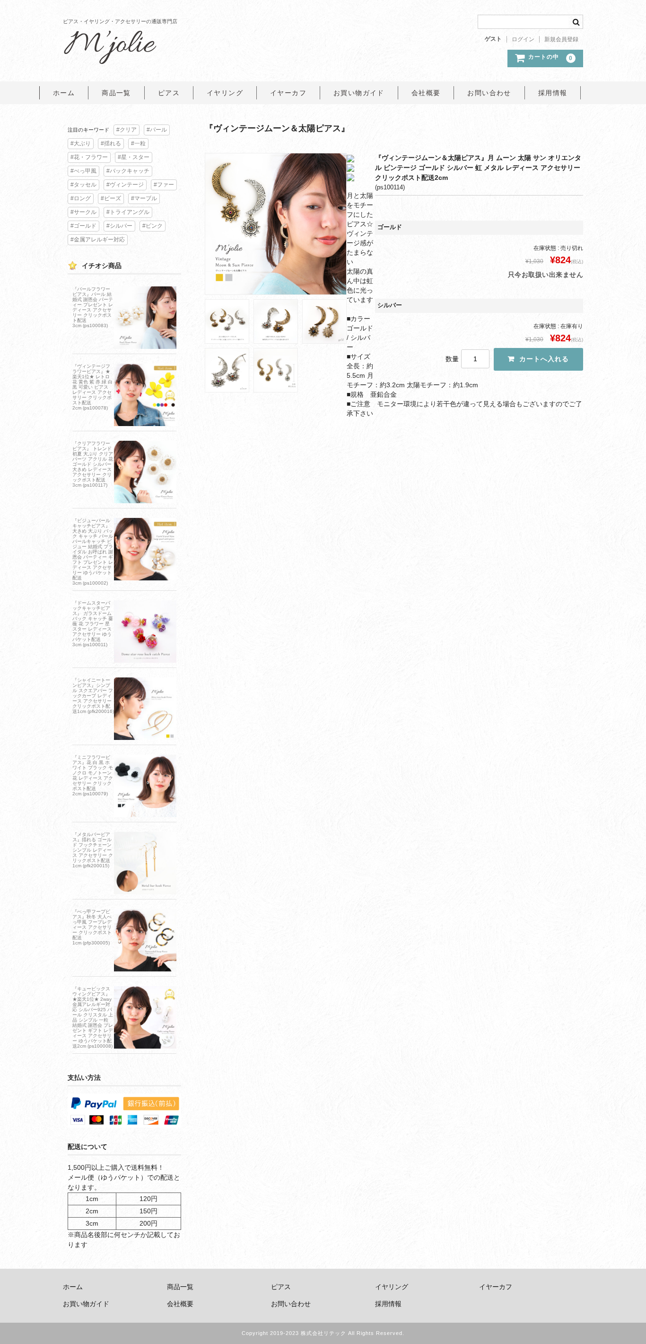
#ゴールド (83, 226)
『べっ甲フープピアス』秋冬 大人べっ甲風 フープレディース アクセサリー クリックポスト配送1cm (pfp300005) (92, 927)
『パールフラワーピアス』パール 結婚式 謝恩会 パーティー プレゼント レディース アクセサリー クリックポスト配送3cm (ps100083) (92, 307)
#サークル (83, 212)
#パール (157, 129)
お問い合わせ (489, 93)
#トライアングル (127, 212)
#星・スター (133, 157)
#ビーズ (111, 198)
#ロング (80, 198)
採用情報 (552, 93)
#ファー (164, 184)
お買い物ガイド (358, 93)
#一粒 (138, 143)
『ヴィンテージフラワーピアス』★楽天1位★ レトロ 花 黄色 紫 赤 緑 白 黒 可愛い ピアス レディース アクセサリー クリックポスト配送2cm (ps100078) (92, 387)
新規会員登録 (561, 39)
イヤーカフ (288, 93)
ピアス (169, 93)
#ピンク (152, 226)
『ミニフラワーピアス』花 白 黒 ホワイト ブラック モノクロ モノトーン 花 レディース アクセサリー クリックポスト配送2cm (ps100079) (92, 775)
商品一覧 (116, 93)
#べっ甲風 (83, 171)
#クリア (126, 129)
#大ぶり (80, 143)
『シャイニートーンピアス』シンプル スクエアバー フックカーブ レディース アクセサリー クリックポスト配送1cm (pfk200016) (93, 695)
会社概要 (426, 93)
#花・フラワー (89, 157)
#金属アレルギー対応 (97, 239)
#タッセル (83, 184)
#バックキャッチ (127, 171)
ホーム (64, 93)
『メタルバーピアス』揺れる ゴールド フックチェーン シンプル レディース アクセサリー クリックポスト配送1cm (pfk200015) (92, 850)
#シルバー (119, 226)
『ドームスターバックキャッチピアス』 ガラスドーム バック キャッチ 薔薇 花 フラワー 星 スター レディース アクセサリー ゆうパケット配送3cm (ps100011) (92, 623)
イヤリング (225, 93)
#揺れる (111, 143)
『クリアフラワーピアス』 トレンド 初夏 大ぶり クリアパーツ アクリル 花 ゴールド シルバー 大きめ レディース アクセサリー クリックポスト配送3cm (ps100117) (92, 464)
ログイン (523, 39)
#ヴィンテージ (125, 184)
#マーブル (144, 198)
